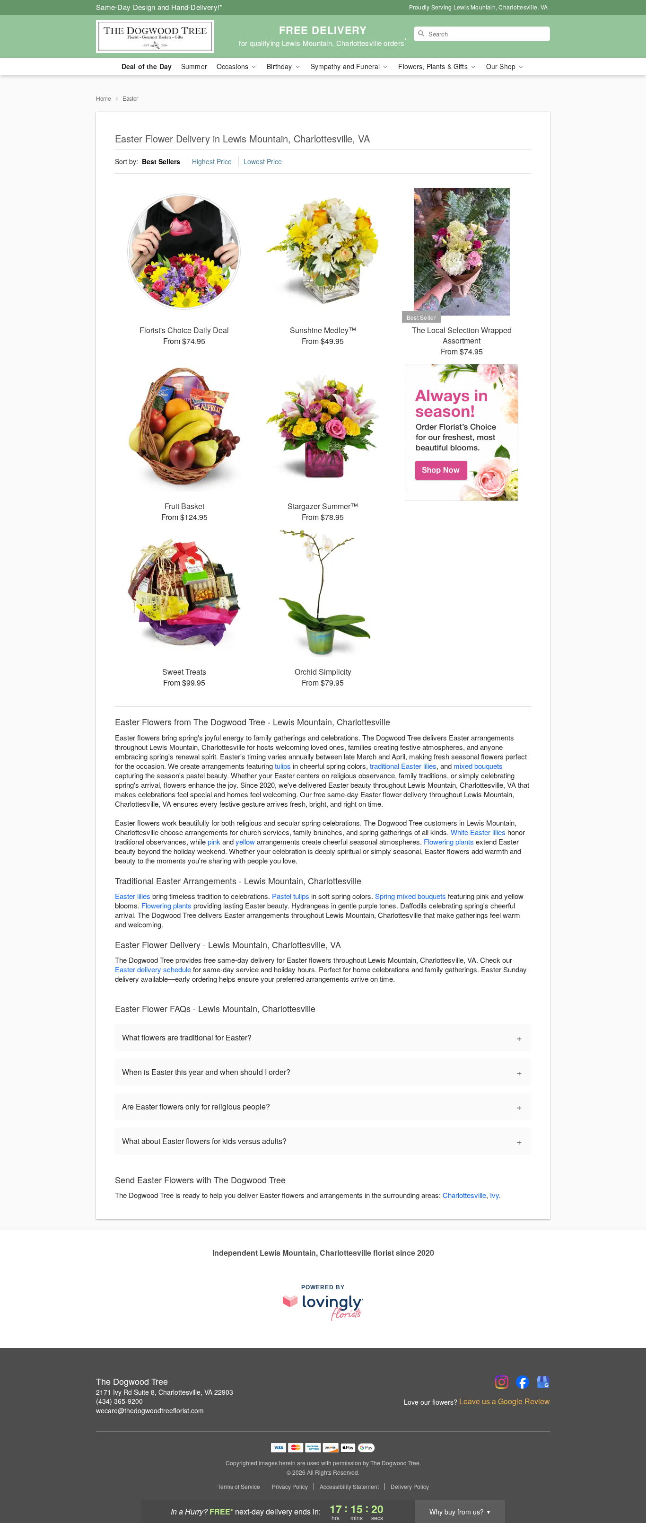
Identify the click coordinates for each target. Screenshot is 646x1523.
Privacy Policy (290, 1486)
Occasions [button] (233, 66)
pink (214, 841)
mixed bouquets (478, 766)
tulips (283, 766)
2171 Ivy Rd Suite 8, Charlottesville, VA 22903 (164, 1392)
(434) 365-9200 (119, 1401)
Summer (194, 66)
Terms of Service (239, 1486)
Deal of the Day (147, 66)
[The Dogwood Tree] (164, 36)
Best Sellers (161, 161)
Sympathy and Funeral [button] (346, 66)
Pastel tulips (290, 896)
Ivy (494, 1195)
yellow (245, 841)
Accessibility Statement (349, 1486)
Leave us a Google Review (504, 1401)
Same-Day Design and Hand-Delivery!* (159, 7)
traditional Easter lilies (403, 766)
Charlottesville (464, 1195)
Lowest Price (263, 161)
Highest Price (212, 161)
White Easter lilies (478, 832)
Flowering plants (449, 841)
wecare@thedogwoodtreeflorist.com (150, 1410)
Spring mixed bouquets (410, 896)
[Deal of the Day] (462, 432)
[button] (621, 1483)
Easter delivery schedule (153, 969)
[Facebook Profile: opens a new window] (522, 1382)
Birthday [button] (280, 66)
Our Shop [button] (501, 66)
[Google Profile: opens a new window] (543, 1382)
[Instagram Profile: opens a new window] (501, 1382)
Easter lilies (132, 896)
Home (103, 98)
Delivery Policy (410, 1486)
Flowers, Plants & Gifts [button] (433, 66)
